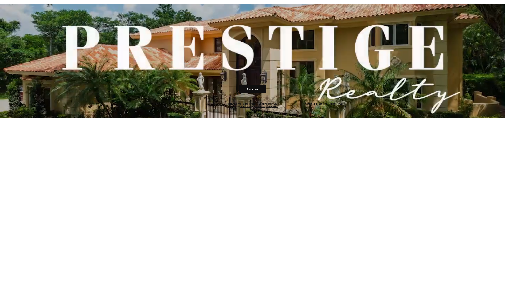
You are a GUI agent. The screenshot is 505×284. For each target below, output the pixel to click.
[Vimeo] (255, 112)
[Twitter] (250, 112)
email (340, 104)
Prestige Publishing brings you (263, 104)
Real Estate (245, 106)
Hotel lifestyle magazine (266, 106)
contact (331, 104)
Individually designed (239, 104)
